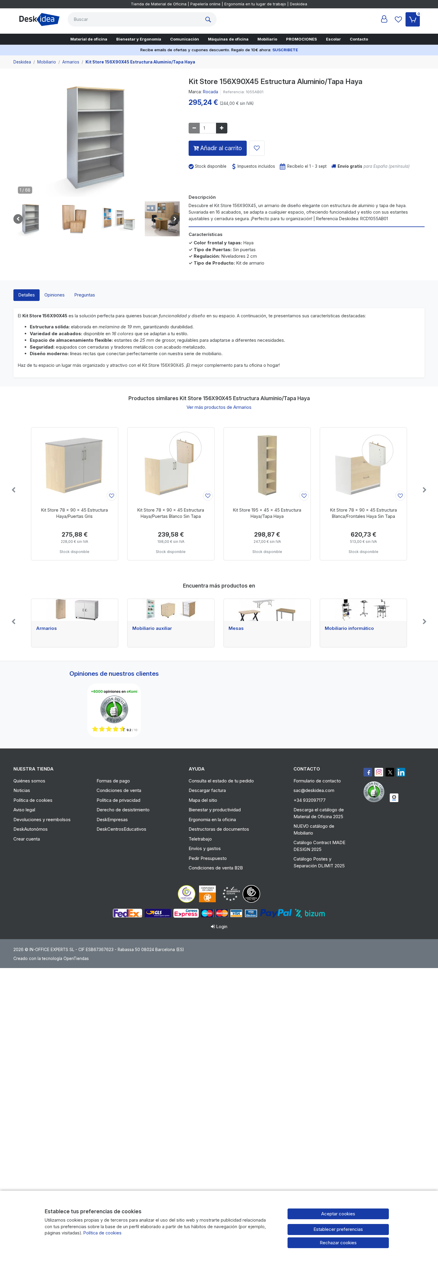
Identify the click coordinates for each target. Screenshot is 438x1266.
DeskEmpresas (112, 819)
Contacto (359, 39)
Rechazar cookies (338, 1242)
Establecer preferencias (338, 1229)
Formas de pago (113, 781)
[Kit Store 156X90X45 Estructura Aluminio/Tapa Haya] (96, 139)
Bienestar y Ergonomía (138, 39)
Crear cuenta (26, 839)
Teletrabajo (200, 839)
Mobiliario (267, 39)
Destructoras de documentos (219, 829)
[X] (390, 772)
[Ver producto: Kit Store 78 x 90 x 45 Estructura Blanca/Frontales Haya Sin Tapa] (363, 465)
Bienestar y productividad (215, 810)
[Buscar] (209, 19)
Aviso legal (24, 810)
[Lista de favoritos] (398, 19)
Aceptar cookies (338, 1214)
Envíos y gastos (205, 848)
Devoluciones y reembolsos (42, 819)
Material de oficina (88, 39)
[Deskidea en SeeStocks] (394, 797)
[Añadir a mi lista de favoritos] (257, 148)
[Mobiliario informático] (363, 610)
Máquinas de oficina (228, 39)
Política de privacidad (118, 800)
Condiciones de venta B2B (216, 868)
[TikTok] (401, 772)
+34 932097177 (309, 800)
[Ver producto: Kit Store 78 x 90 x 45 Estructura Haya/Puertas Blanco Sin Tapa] (171, 465)
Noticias (21, 790)
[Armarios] (74, 610)
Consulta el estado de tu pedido (221, 781)
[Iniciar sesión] (384, 19)
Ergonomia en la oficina (212, 819)
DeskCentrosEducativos (121, 829)
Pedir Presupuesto (208, 858)
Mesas (236, 628)
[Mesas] (267, 610)
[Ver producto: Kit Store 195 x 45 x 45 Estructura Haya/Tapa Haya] (267, 465)
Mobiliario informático (349, 628)
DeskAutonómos (30, 829)
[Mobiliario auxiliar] (171, 610)
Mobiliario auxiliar (152, 628)
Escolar (333, 39)
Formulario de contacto (317, 781)
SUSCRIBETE (285, 49)
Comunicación (184, 39)
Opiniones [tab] (54, 295)
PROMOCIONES (301, 39)
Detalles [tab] (26, 295)
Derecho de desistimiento (123, 810)
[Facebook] (368, 772)
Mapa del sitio (203, 800)
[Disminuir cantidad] (194, 128)
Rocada (210, 91)
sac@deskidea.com (313, 790)
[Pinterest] (375, 791)
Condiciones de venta (119, 790)
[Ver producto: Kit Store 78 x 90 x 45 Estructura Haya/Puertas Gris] (74, 465)
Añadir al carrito (220, 148)
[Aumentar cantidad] (221, 128)
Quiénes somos (29, 781)
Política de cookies (32, 800)
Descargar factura (207, 790)
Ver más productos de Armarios (219, 407)
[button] (30, 218)
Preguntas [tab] (84, 295)
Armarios (46, 628)
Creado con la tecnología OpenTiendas (51, 958)
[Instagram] (379, 772)
